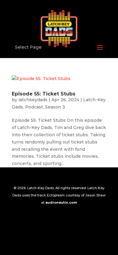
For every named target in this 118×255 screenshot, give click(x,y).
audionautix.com (61, 202)
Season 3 (55, 107)
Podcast (34, 107)
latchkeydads (33, 99)
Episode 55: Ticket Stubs (43, 94)
